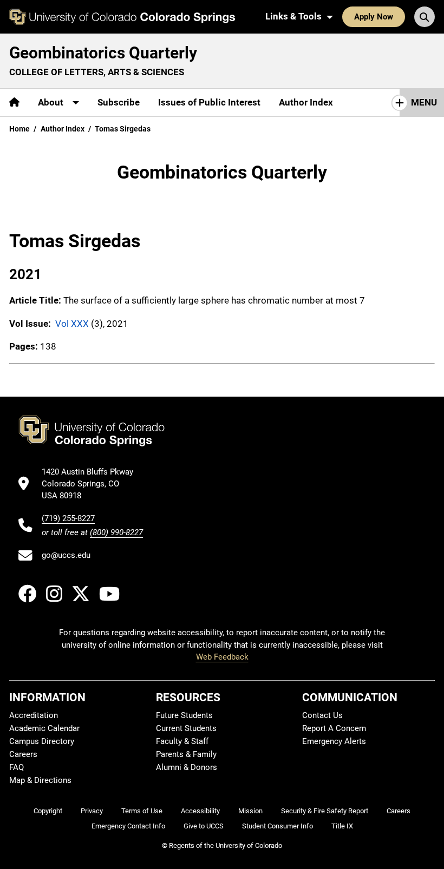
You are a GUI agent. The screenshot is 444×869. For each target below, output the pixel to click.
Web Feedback (222, 657)
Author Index (306, 102)
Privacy (92, 811)
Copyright (48, 811)
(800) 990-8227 (116, 532)
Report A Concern (334, 728)
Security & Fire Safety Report (324, 811)
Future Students (184, 715)
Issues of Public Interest (209, 102)
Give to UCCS (204, 826)
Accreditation (33, 715)
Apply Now (373, 17)
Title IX (342, 826)
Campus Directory (41, 741)
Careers (23, 754)
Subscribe (118, 102)
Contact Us (322, 715)
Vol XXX (72, 323)
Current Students (186, 728)
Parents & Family (186, 754)
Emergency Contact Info (128, 826)
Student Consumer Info (277, 826)
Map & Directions (40, 780)
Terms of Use (141, 811)
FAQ (16, 767)
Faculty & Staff (182, 741)
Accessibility (200, 811)
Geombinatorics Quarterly (103, 52)
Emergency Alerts (334, 741)
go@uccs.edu (66, 555)
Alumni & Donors (186, 767)
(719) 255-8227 (68, 518)
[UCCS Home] (122, 17)
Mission (250, 811)
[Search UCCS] (424, 16)
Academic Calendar (44, 728)
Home (19, 128)
